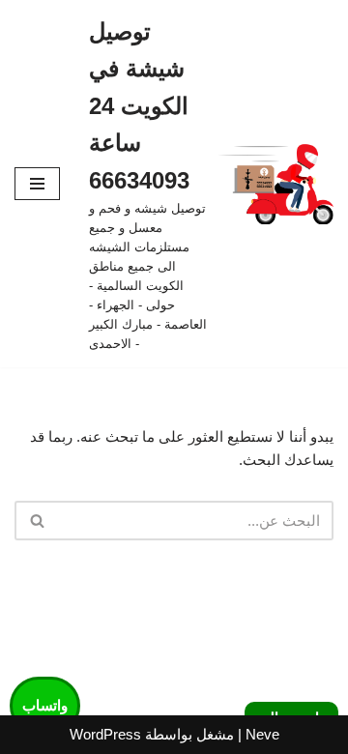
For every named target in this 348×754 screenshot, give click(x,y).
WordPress (105, 734)
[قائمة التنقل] (37, 183)
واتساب (45, 705)
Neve (262, 734)
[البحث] (36, 520)
